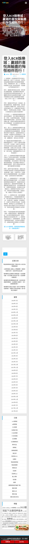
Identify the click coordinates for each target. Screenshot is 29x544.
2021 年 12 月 (14, 364)
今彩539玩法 (20, 515)
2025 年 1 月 (15, 309)
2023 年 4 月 (15, 341)
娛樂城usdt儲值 (16, 519)
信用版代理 (14, 430)
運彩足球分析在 (14, 497)
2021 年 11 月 (14, 367)
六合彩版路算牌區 (7, 516)
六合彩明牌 (14, 433)
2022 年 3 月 (15, 356)
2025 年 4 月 (15, 306)
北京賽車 (14, 438)
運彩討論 (14, 494)
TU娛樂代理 (6, 513)
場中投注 (14, 444)
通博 (14, 482)
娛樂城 (24, 74)
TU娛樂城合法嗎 (20, 513)
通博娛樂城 (11, 527)
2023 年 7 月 (15, 332)
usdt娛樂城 (7, 515)
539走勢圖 (18, 507)
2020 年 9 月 (15, 370)
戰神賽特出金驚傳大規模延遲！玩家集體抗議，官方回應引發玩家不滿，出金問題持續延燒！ (14, 275)
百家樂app (14, 473)
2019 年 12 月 (14, 396)
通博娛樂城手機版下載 (14, 485)
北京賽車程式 (14, 441)
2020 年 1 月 (15, 393)
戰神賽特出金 (14, 521)
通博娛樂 (6, 526)
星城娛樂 (25, 521)
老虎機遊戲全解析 (14, 524)
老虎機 (14, 479)
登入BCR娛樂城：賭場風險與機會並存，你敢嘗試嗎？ (14, 227)
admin (7, 74)
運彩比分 (14, 491)
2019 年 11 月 (14, 399)
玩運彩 (14, 459)
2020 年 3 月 (15, 388)
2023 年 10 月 (14, 324)
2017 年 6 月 (15, 411)
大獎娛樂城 (19, 516)
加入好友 (21, 541)
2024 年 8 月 (15, 318)
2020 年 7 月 (15, 376)
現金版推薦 (14, 465)
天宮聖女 (5, 519)
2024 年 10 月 (14, 315)
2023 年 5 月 (15, 338)
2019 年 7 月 (15, 405)
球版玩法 (14, 468)
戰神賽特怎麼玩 (20, 521)
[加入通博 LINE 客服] (22, 527)
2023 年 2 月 (15, 347)
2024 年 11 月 (14, 312)
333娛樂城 (13, 507)
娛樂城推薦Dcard (22, 519)
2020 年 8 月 (15, 373)
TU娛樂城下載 (14, 513)
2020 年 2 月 (15, 390)
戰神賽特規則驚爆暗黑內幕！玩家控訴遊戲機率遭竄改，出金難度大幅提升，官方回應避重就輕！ (14, 282)
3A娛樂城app (8, 507)
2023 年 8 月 (15, 329)
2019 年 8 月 (15, 402)
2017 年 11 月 (14, 408)
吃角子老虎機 (13, 516)
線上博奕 (14, 476)
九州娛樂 (14, 427)
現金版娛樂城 (14, 462)
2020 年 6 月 (15, 379)
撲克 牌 (14, 453)
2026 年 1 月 (15, 303)
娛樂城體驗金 (8, 521)
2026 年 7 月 (15, 300)
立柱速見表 (20, 523)
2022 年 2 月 (15, 358)
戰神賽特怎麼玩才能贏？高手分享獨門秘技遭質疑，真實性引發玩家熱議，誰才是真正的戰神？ (14, 288)
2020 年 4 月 (15, 385)
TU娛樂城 (9, 513)
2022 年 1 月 (15, 361)
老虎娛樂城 (24, 523)
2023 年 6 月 (15, 335)
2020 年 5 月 (15, 382)
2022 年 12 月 (14, 353)
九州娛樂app (15, 515)
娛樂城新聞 (14, 450)
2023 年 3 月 (15, 344)
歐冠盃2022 (14, 456)
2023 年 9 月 (15, 327)
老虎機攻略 (8, 524)
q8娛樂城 (14, 424)
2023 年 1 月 (15, 350)
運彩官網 (14, 488)
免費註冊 (8, 541)
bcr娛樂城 (14, 421)
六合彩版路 (14, 436)
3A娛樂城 (4, 507)
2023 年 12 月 (14, 321)
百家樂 (14, 471)
